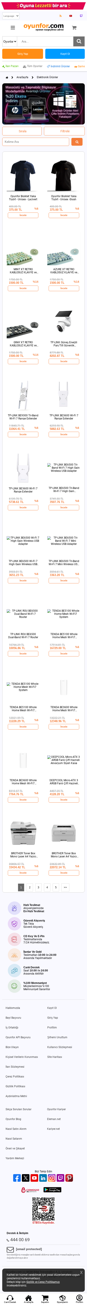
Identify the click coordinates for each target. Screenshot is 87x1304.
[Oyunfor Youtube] (35, 1178)
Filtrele (65, 131)
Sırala (23, 131)
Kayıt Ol (52, 1008)
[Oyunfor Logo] (43, 27)
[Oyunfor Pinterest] (69, 1178)
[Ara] (79, 41)
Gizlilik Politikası (15, 1086)
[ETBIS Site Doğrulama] (43, 1223)
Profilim (52, 1027)
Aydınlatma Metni (16, 1096)
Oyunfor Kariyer (56, 1109)
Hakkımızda (13, 1008)
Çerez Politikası (15, 1076)
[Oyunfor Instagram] (52, 1178)
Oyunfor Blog (13, 1119)
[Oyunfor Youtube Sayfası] (70, 15)
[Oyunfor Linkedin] (43, 1178)
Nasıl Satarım (14, 1138)
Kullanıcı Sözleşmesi (59, 1047)
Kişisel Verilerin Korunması (22, 1057)
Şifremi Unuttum (57, 1037)
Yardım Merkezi (15, 1158)
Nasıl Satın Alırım (16, 1128)
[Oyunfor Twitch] (61, 1178)
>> (65, 887)
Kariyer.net (53, 1128)
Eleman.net (54, 1119)
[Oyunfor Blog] (60, 15)
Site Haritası (54, 1057)
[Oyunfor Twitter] (26, 1178)
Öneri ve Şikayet (15, 1148)
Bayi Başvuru (13, 1017)
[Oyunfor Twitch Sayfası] (81, 15)
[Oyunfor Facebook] (17, 1178)
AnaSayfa (22, 77)
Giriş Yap (52, 1017)
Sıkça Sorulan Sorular (18, 1109)
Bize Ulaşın (12, 1047)
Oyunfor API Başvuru (18, 1037)
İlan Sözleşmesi (15, 1066)
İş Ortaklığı (12, 1027)
